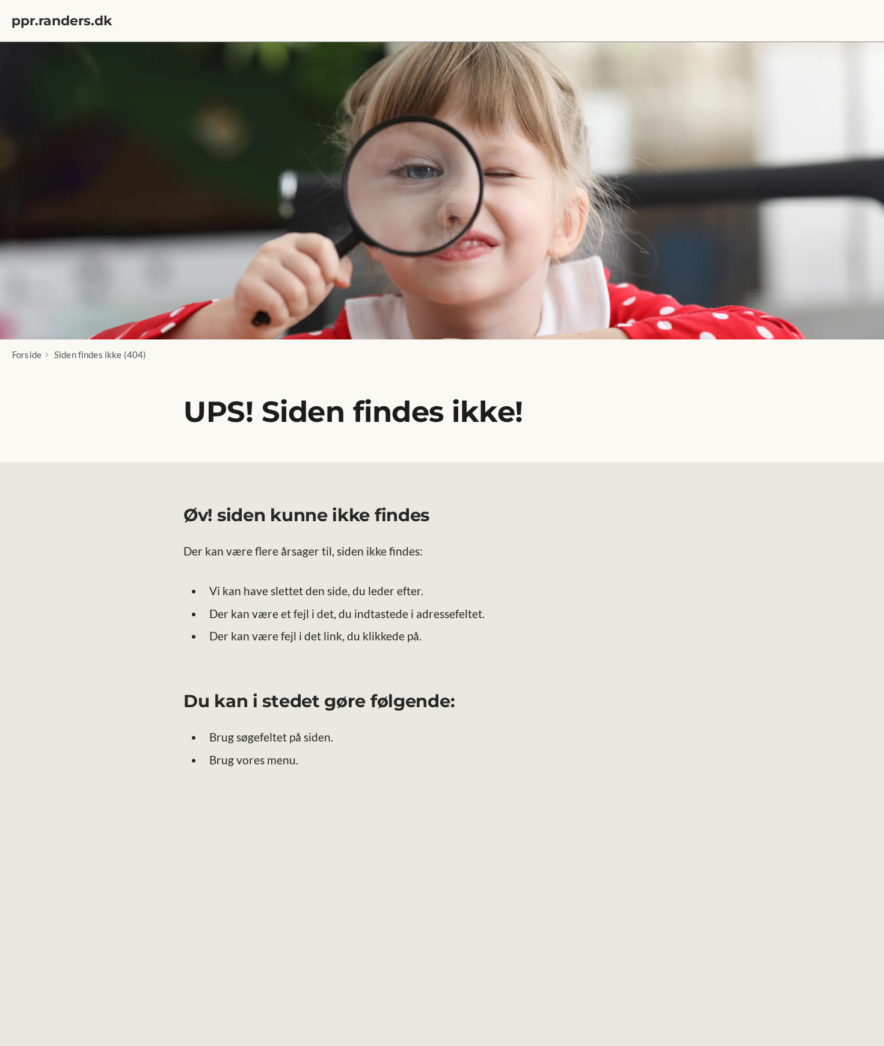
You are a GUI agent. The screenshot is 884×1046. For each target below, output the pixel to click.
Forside (26, 354)
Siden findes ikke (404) (100, 354)
